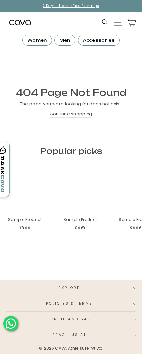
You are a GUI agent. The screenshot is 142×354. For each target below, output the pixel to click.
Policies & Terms (69, 303)
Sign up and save (69, 319)
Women (37, 40)
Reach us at (69, 334)
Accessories (99, 40)
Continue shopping (71, 114)
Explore (69, 287)
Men (64, 40)
